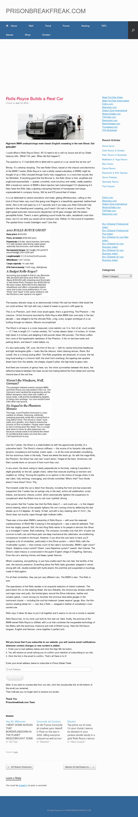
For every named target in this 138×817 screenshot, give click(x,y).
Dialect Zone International (114, 110)
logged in (23, 785)
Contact (46, 34)
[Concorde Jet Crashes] (52, 731)
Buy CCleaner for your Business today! (113, 245)
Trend (48, 25)
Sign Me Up (15, 677)
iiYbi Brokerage (109, 130)
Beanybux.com (109, 107)
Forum (66, 25)
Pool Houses (108, 186)
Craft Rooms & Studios (113, 150)
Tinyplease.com (110, 126)
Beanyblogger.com (111, 123)
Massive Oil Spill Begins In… (79, 767)
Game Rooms (109, 168)
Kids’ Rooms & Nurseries (114, 154)
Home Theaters (109, 177)
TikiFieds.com (109, 116)
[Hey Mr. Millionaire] (21, 731)
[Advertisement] (69, 64)
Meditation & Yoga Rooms (115, 159)
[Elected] (82, 731)
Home (14, 25)
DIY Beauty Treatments (19, 767)
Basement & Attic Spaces (115, 172)
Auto (16, 752)
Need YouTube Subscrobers (115, 100)
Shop (27, 34)
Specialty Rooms (110, 181)
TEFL (104, 25)
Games (9, 34)
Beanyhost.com (109, 120)
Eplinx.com (107, 103)
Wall (31, 25)
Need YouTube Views (112, 97)
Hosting (85, 25)
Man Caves (107, 163)
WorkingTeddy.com (111, 113)
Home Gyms (108, 145)
